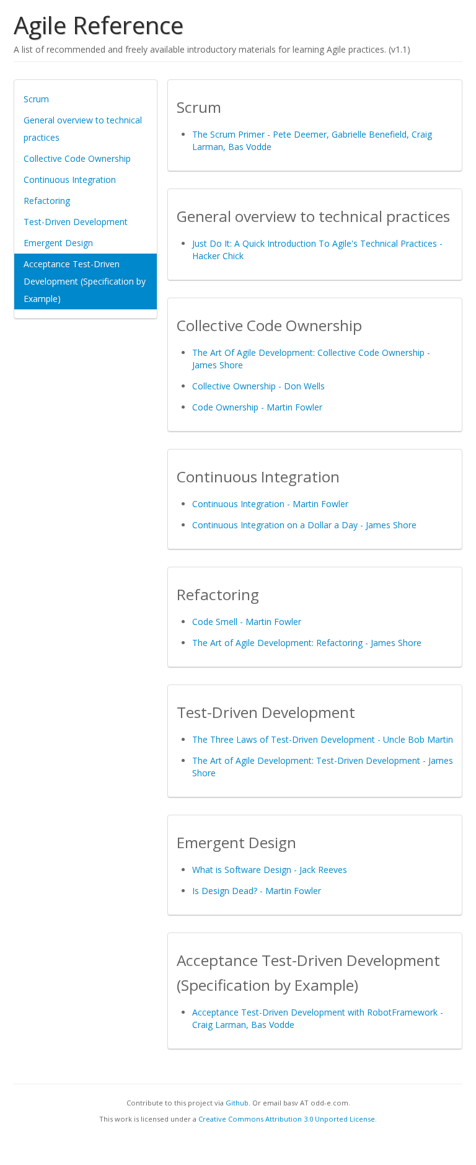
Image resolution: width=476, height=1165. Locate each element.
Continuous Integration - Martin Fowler (270, 504)
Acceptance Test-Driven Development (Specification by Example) (85, 281)
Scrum (36, 99)
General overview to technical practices (83, 128)
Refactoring (47, 200)
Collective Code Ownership (77, 158)
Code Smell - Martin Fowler (246, 621)
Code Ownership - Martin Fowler (257, 407)
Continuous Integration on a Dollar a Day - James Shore (304, 525)
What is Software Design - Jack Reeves (269, 869)
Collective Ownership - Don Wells (258, 386)
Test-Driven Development (76, 222)
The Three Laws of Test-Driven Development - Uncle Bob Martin (322, 739)
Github (237, 1102)
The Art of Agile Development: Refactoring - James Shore (306, 643)
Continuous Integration (70, 179)
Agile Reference (98, 25)
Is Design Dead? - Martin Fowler (256, 891)
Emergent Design (58, 243)
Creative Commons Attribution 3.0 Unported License (286, 1118)
